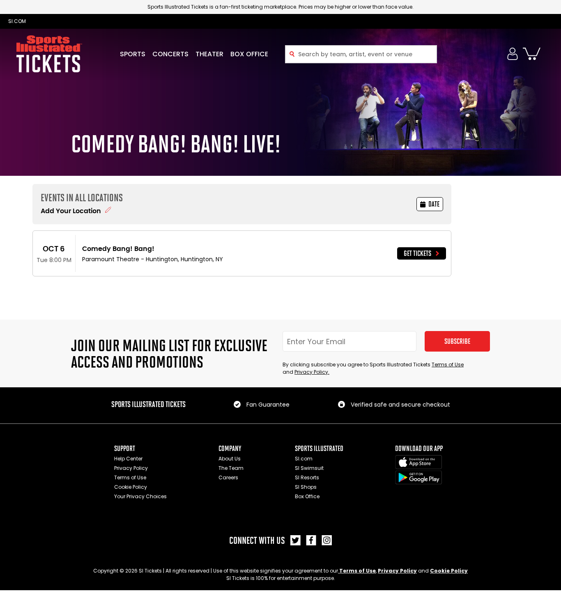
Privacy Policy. (311, 371)
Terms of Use (448, 364)
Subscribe (457, 341)
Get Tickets (417, 253)
